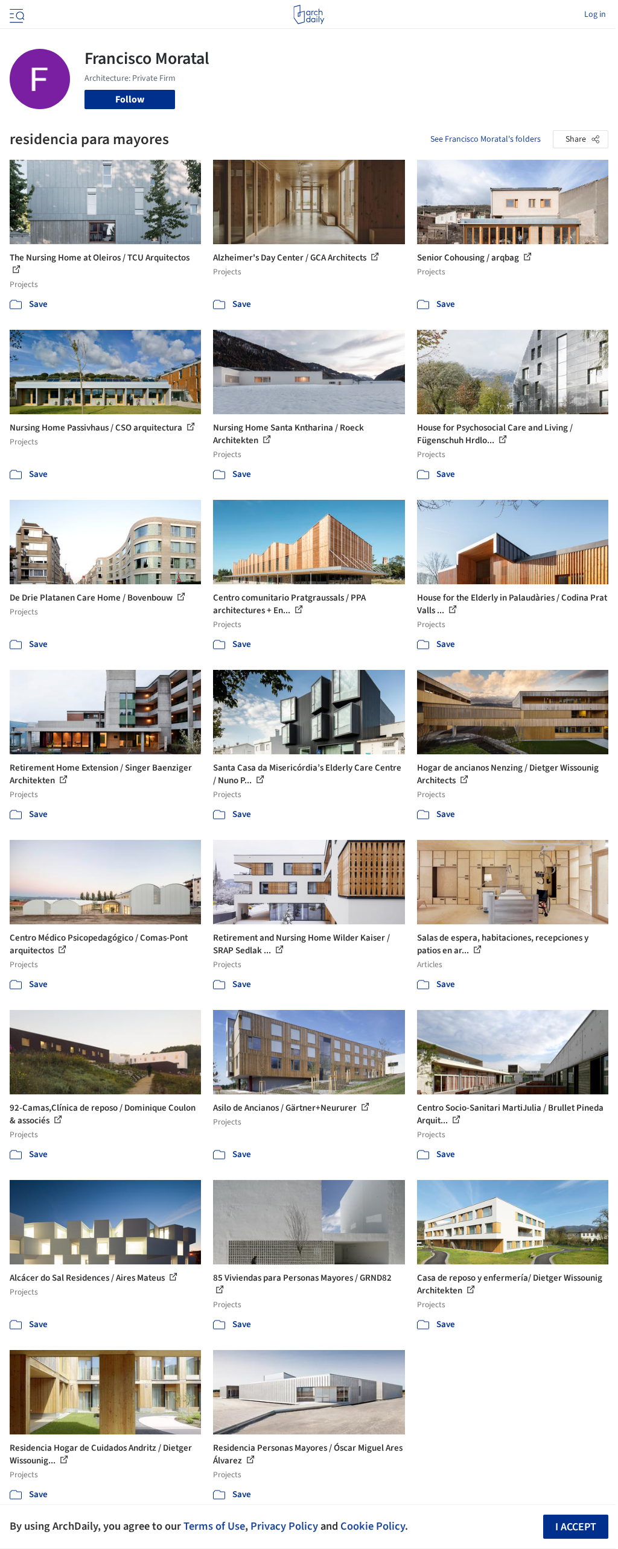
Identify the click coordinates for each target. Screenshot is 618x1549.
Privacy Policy (284, 1526)
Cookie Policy (372, 1526)
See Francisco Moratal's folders (485, 139)
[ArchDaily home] (308, 14)
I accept (575, 1527)
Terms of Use (214, 1526)
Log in (595, 14)
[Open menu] (15, 14)
